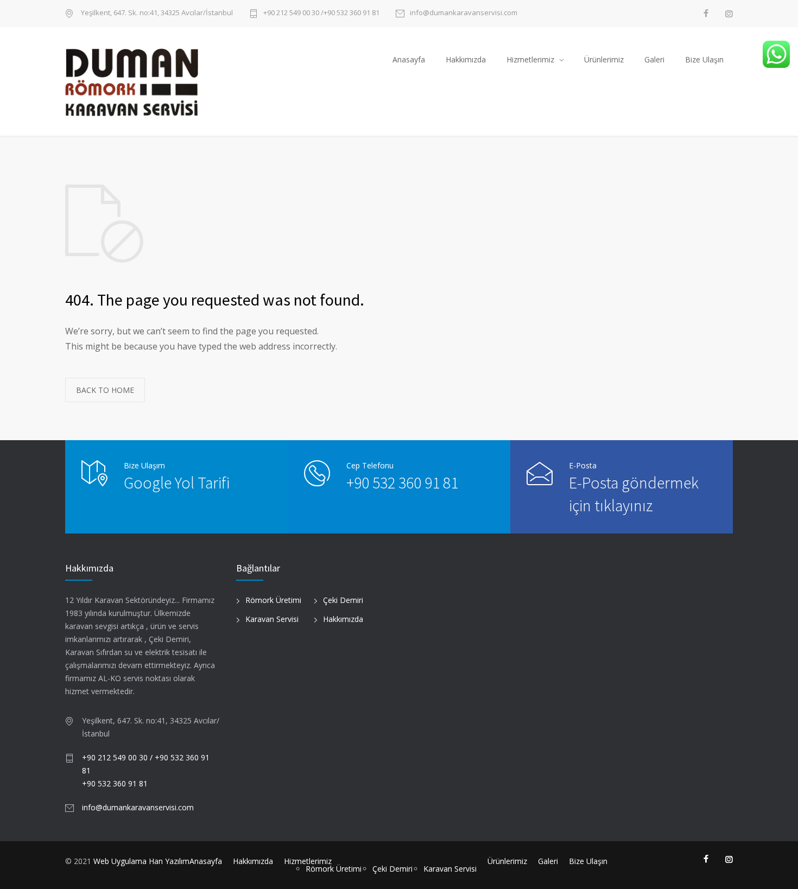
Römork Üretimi (273, 600)
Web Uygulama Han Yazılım (141, 861)
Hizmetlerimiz (530, 59)
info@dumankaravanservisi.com (463, 13)
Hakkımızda (466, 59)
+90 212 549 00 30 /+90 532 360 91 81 (321, 13)
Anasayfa (408, 59)
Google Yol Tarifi (177, 482)
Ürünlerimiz (604, 59)
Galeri (654, 59)
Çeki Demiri (343, 600)
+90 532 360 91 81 (402, 482)
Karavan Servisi (272, 619)
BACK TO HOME (105, 390)
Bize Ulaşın (704, 59)
